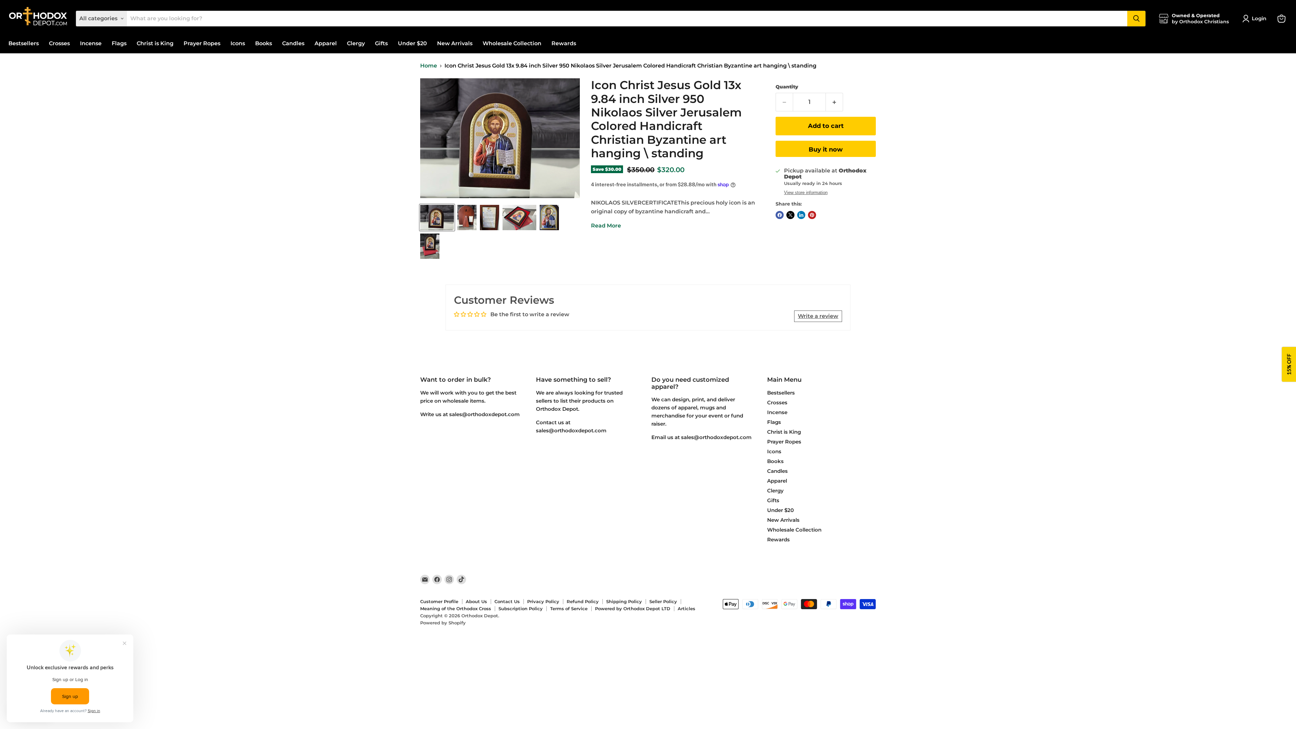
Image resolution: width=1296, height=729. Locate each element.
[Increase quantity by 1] (834, 102)
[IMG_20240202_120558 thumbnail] (430, 246)
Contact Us (507, 601)
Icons (238, 43)
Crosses (59, 43)
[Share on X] (790, 215)
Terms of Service (569, 608)
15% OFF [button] (1289, 364)
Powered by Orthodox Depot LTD (632, 608)
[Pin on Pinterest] (812, 215)
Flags (119, 43)
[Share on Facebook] (780, 215)
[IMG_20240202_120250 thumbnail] (549, 217)
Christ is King (155, 43)
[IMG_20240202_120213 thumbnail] (437, 217)
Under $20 (412, 43)
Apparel (326, 43)
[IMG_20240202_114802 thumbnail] (467, 217)
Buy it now (826, 149)
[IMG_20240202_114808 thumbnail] (489, 217)
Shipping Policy (624, 601)
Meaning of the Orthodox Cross (455, 608)
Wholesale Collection (512, 43)
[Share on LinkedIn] (801, 215)
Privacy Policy (543, 601)
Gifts (381, 43)
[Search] (1136, 18)
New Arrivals (455, 43)
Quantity (787, 86)
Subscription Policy (520, 608)
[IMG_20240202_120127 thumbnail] (519, 217)
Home (428, 66)
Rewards (563, 43)
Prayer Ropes (202, 43)
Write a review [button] (818, 316)
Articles (686, 608)
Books (263, 43)
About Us (476, 601)
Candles (293, 43)
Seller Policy (663, 601)
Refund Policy (583, 601)
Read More (606, 225)
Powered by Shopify (443, 622)
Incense (91, 43)
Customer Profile (439, 601)
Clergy (356, 43)
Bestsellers (23, 43)
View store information (806, 192)
